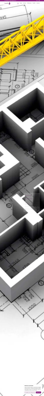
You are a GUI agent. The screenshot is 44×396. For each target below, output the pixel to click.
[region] (32, 389)
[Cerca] (41, 385)
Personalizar (27, 392)
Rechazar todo (33, 392)
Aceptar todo (38, 392)
